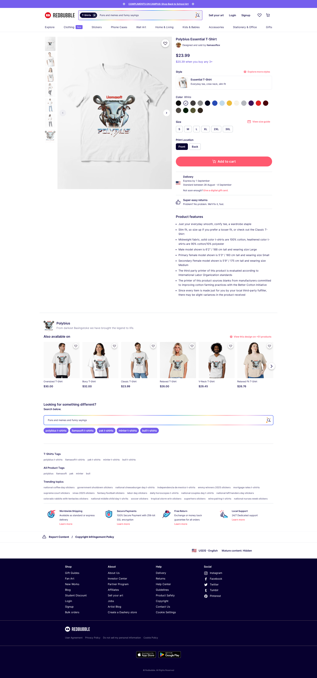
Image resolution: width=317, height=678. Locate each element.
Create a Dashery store (122, 612)
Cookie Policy (150, 637)
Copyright (162, 601)
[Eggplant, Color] (251, 103)
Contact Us (163, 606)
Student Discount (76, 595)
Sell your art (115, 595)
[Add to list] (165, 43)
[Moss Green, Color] (193, 110)
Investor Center (117, 578)
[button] (158, 3)
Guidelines (162, 589)
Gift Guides (72, 573)
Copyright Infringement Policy (94, 536)
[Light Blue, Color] (222, 103)
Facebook (216, 578)
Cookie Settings (166, 612)
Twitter (214, 584)
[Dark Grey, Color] (178, 110)
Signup (69, 606)
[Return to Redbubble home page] (60, 15)
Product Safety (165, 595)
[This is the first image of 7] (62, 113)
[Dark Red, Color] (265, 103)
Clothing (72, 27)
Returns (160, 578)
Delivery (161, 573)
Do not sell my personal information (122, 637)
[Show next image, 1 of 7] (166, 113)
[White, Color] (185, 103)
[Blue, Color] (214, 103)
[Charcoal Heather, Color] (193, 103)
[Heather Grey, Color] (200, 103)
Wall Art (141, 27)
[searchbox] (158, 420)
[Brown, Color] (200, 110)
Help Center (163, 584)
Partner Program (118, 584)
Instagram (216, 573)
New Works (72, 584)
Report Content (59, 536)
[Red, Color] (258, 103)
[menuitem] (49, 27)
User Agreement (74, 637)
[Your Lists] (260, 15)
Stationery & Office (245, 27)
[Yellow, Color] (229, 103)
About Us (114, 573)
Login (68, 601)
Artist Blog (114, 606)
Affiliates (113, 589)
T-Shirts (49, 454)
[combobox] (140, 15)
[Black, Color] (178, 103)
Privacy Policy (92, 637)
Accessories (216, 27)
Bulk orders (72, 612)
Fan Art (69, 578)
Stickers (97, 27)
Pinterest (215, 596)
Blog (68, 589)
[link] (56, 430)
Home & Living (164, 27)
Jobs (111, 601)
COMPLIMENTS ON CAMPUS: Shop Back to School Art (158, 3)
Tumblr (214, 590)
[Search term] (197, 15)
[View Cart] (268, 15)
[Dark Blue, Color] (207, 103)
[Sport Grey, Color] (244, 103)
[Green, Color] (185, 110)
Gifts (269, 27)
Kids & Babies (191, 27)
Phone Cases (119, 27)
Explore (49, 27)
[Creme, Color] (236, 103)
